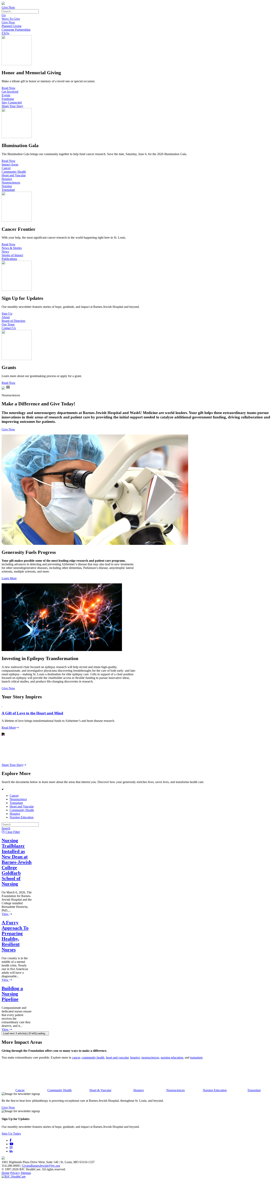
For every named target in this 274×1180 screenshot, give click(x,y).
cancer (76, 1057)
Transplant (8, 189)
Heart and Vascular (14, 175)
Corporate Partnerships (16, 29)
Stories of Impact (12, 255)
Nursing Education (21, 817)
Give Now (8, 7)
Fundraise (8, 99)
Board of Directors (13, 320)
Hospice (7, 179)
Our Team (8, 324)
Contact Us (9, 328)
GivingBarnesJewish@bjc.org (41, 1165)
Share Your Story (12, 106)
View (5, 914)
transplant (196, 1057)
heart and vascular (117, 1057)
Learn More (9, 578)
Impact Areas (10, 164)
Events (6, 95)
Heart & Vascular (100, 1090)
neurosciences (150, 1057)
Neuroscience (18, 799)
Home (5, 1173)
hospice (135, 1057)
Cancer (6, 168)
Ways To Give (11, 18)
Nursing (7, 186)
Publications (9, 258)
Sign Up (7, 313)
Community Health (14, 171)
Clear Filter (12, 832)
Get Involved (10, 91)
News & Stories (12, 248)
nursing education (172, 1057)
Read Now (8, 88)
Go (4, 15)
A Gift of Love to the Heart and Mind (32, 713)
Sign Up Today (11, 1133)
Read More (9, 727)
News (5, 251)
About (6, 317)
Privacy (15, 1173)
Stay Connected (12, 102)
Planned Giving (11, 26)
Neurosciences (11, 182)
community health (93, 1057)
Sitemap (26, 1173)
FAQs (5, 33)
